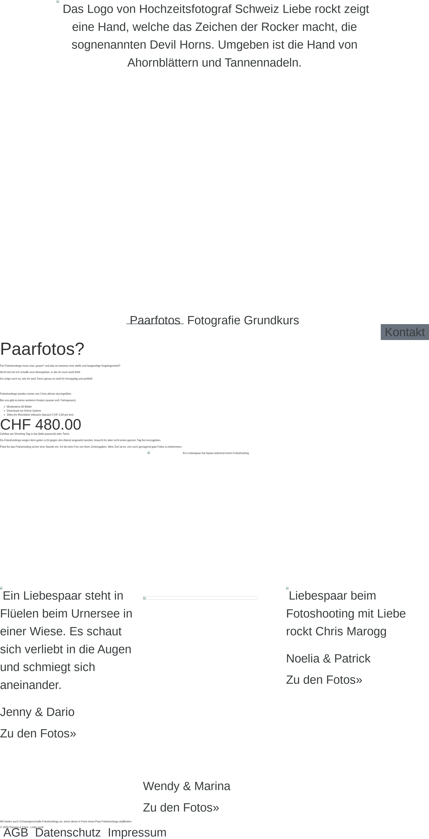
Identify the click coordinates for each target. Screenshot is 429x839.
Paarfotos (155, 320)
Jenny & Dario (37, 711)
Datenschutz (68, 832)
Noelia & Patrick (328, 658)
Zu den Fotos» (38, 733)
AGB (15, 832)
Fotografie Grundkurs (243, 320)
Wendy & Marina (186, 786)
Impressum (137, 832)
